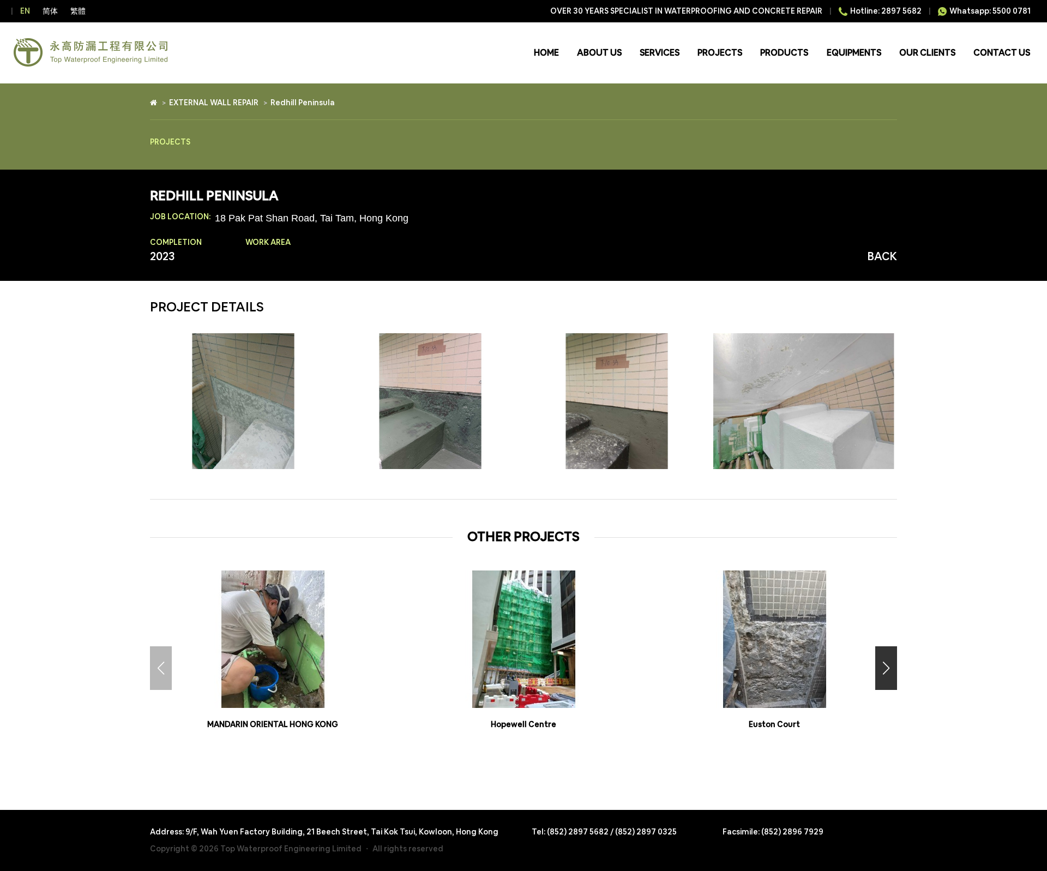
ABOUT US (599, 52)
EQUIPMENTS (854, 52)
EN (25, 11)
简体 (50, 11)
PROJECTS (719, 52)
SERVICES (659, 52)
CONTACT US (1001, 52)
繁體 (78, 11)
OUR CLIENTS (927, 52)
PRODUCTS (784, 52)
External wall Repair (213, 102)
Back (882, 256)
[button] (886, 668)
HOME (546, 52)
